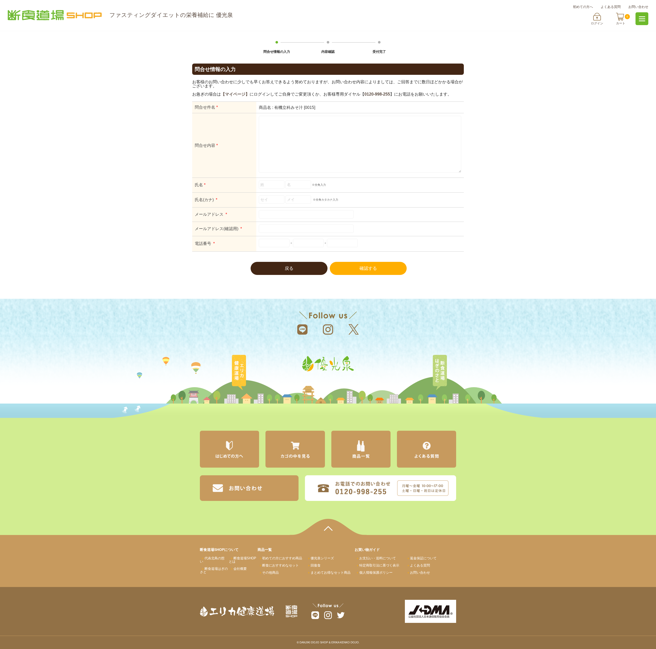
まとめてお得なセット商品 (331, 572)
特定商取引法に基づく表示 (379, 565)
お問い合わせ (638, 7)
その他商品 (270, 572)
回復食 (316, 565)
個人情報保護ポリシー (376, 572)
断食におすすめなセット (280, 565)
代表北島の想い (212, 559)
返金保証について (423, 558)
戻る (289, 268)
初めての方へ (583, 7)
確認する (368, 268)
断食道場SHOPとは (242, 559)
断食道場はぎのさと (439, 372)
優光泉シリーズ (322, 558)
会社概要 (240, 569)
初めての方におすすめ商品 (282, 558)
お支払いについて (377, 558)
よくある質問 (611, 7)
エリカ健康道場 (239, 372)
